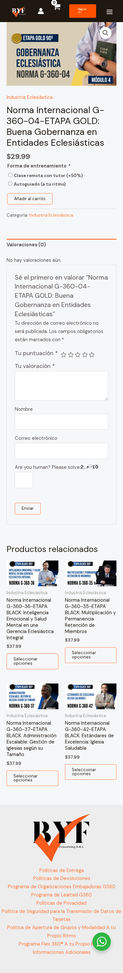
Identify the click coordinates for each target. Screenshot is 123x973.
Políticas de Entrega (61, 870)
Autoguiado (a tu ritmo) (40, 184)
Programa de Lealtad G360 (61, 895)
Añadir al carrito (30, 198)
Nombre (24, 409)
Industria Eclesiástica (30, 97)
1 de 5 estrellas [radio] (64, 355)
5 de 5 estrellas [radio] (92, 355)
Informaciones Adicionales (62, 952)
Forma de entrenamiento (38, 166)
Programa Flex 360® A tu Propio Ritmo (61, 944)
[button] (82, 11)
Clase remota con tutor (48, 175)
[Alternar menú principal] (109, 12)
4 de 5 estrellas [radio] (85, 355)
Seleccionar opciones (25, 661)
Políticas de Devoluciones (61, 878)
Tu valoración (35, 366)
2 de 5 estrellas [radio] (71, 355)
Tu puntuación (36, 353)
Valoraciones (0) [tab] (26, 245)
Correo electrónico (36, 438)
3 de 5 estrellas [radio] (78, 355)
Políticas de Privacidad (61, 903)
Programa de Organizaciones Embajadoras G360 (61, 887)
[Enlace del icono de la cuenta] (41, 11)
